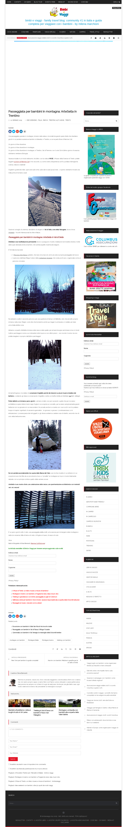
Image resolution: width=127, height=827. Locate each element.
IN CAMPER (89, 511)
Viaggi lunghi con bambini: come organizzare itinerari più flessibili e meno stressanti (101, 664)
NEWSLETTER (20, 820)
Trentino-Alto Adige (56, 120)
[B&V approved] (101, 468)
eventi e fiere (50, 2)
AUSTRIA (89, 643)
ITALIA (40, 120)
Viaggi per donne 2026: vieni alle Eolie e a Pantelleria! (100, 702)
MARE (88, 536)
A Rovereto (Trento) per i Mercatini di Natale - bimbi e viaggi (34, 773)
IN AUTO (89, 531)
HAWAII (88, 618)
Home (9, 2)
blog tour (38, 2)
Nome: (10, 560)
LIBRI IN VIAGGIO (91, 567)
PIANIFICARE (37, 32)
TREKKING (89, 545)
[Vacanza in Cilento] (101, 276)
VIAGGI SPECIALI (50, 32)
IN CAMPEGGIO (91, 516)
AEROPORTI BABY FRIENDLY (95, 502)
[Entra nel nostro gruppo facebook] (101, 205)
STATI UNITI (90, 628)
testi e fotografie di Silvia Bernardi (19, 543)
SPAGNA (89, 648)
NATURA (72, 32)
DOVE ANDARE (12, 32)
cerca (115, 2)
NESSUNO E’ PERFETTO (93, 597)
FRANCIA (89, 638)
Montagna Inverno (48, 640)
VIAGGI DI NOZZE (92, 572)
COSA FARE (25, 32)
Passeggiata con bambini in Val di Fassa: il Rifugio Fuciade (31, 629)
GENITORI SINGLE (92, 577)
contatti (17, 2)
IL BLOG (89, 592)
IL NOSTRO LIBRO (40, 820)
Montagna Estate (33, 640)
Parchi (45, 120)
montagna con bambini (17, 640)
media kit (61, 2)
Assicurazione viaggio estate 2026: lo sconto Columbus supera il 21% (101, 687)
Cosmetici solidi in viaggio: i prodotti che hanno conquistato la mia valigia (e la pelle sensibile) (58, 38)
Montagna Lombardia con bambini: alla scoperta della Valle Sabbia (69, 712)
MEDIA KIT (110, 820)
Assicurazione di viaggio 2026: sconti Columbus (102, 715)
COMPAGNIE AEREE (92, 507)
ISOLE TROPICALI (91, 633)
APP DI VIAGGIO (91, 601)
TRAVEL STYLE (94, 32)
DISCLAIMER (65, 822)
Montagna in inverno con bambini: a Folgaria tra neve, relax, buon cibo (37, 777)
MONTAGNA (90, 541)
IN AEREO (63, 32)
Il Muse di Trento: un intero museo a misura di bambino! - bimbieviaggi (37, 781)
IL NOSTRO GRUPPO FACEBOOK (58, 820)
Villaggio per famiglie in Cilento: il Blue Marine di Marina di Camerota (102, 709)
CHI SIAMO (102, 820)
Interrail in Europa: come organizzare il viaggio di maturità (102, 729)
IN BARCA (89, 526)
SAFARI (88, 550)
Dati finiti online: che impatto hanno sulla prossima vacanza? (100, 672)
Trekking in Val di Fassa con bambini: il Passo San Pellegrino (43, 713)
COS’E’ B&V (84, 2)
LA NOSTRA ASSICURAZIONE (79, 820)
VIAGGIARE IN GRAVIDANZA (95, 582)
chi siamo (27, 2)
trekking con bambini (64, 640)
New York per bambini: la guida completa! (24, 660)
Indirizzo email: (13, 553)
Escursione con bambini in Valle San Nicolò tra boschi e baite (32, 626)
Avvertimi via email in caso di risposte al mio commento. (28, 764)
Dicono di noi (73, 2)
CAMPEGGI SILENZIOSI (93, 521)
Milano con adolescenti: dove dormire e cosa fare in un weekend (101, 721)
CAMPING (82, 32)
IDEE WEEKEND (32, 120)
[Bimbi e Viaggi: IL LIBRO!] (101, 155)
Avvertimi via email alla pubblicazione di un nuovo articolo (28, 769)
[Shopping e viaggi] (101, 315)
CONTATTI (29, 820)
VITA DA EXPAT (91, 587)
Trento (68, 120)
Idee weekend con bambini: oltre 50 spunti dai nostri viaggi (34, 785)
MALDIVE (89, 623)
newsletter (108, 32)
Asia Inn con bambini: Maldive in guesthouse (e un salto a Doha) (63, 661)
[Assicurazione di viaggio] (101, 240)
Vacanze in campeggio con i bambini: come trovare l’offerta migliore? (101, 679)
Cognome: (11, 567)
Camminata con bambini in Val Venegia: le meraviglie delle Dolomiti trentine (37, 632)
